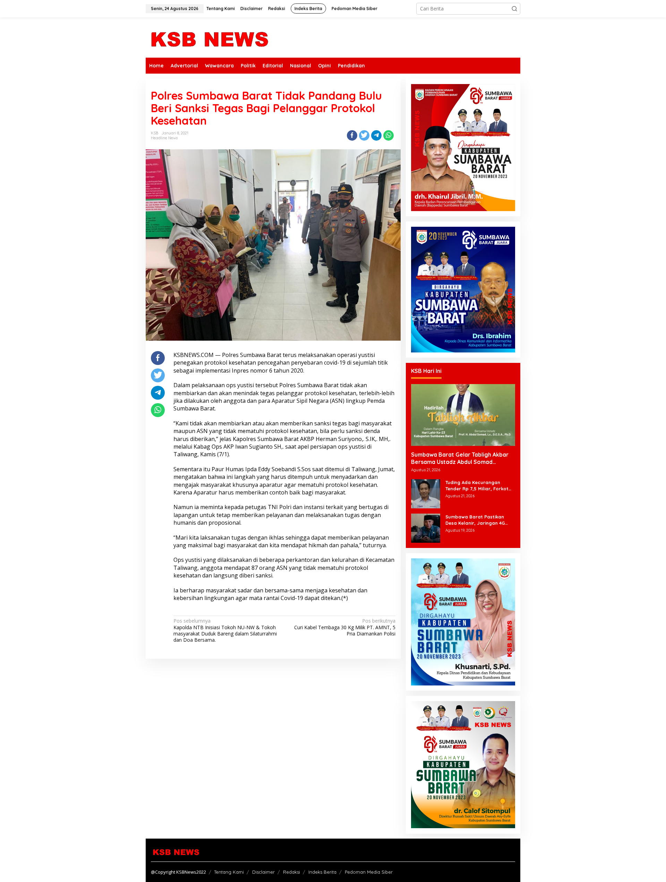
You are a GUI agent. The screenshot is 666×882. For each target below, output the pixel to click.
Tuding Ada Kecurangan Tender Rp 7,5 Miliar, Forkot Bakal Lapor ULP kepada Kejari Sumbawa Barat (477, 486)
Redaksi (291, 872)
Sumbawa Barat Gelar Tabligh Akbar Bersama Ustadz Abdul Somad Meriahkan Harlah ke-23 (460, 458)
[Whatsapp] (388, 135)
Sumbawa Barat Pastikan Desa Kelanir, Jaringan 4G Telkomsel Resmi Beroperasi (477, 520)
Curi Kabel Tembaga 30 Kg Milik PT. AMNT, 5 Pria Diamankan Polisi (344, 627)
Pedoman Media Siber (369, 872)
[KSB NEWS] (209, 37)
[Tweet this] (364, 135)
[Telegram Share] (376, 135)
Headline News (164, 137)
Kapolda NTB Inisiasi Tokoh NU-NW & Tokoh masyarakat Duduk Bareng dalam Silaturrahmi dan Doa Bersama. (225, 630)
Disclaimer (263, 872)
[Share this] (352, 135)
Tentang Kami (229, 872)
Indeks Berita (322, 872)
